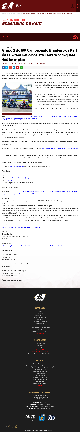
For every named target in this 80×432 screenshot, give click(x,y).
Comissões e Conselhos (40, 321)
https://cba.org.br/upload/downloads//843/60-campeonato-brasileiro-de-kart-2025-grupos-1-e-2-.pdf (33, 246)
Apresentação (40, 314)
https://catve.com (11, 180)
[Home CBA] (8, 6)
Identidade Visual (40, 315)
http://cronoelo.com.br (17, 167)
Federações (40, 345)
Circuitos (40, 347)
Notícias (19, 13)
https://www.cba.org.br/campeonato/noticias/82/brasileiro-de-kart (22, 227)
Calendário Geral (40, 344)
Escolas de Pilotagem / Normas (40, 364)
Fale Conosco (40, 333)
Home (3, 13)
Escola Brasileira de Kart (40, 377)
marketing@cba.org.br (44, 408)
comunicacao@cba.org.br (46, 406)
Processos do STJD (40, 370)
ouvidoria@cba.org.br (43, 404)
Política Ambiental (40, 317)
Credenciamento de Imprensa (40, 379)
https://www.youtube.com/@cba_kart (19, 178)
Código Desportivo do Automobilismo (40, 353)
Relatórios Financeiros (40, 372)
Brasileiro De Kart (11, 13)
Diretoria (40, 319)
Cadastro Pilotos (40, 375)
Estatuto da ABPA (40, 374)
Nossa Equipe (40, 323)
